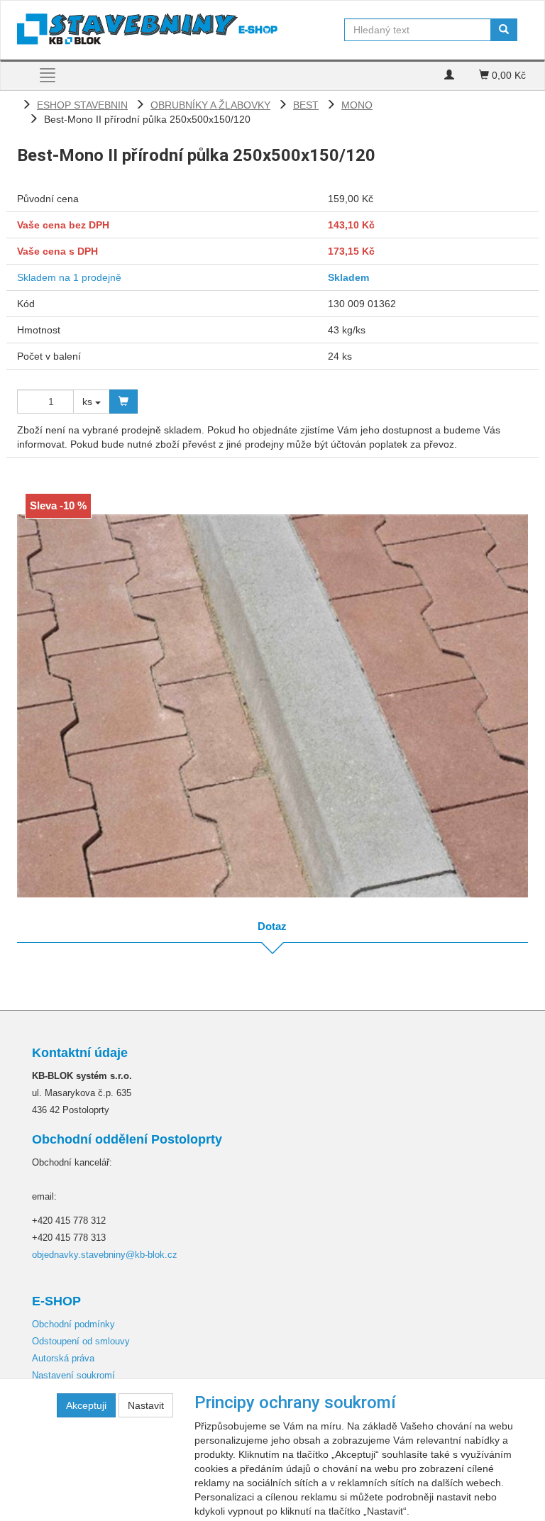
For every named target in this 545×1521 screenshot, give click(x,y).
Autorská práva (63, 1358)
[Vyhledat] (503, 29)
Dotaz (272, 926)
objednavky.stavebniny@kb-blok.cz (104, 1254)
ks (88, 401)
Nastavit (146, 1405)
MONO (357, 105)
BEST (306, 105)
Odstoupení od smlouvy (81, 1341)
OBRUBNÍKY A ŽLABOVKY (210, 105)
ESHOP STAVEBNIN (82, 105)
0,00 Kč (507, 75)
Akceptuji (86, 1405)
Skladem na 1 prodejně (69, 277)
